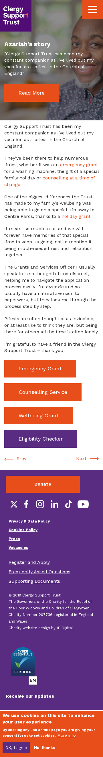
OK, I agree (16, 747)
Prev (21, 458)
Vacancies (18, 547)
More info (66, 735)
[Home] (15, 16)
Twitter (11, 504)
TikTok (68, 504)
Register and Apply (29, 562)
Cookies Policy (23, 530)
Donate (42, 484)
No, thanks (44, 747)
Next (81, 458)
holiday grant (76, 216)
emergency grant (79, 164)
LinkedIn (54, 504)
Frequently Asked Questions (39, 571)
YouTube (83, 504)
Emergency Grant (40, 368)
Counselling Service (43, 392)
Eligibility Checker (41, 439)
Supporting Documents (34, 581)
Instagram (40, 504)
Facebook (25, 504)
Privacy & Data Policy (29, 521)
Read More (32, 93)
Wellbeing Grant (39, 415)
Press (14, 539)
